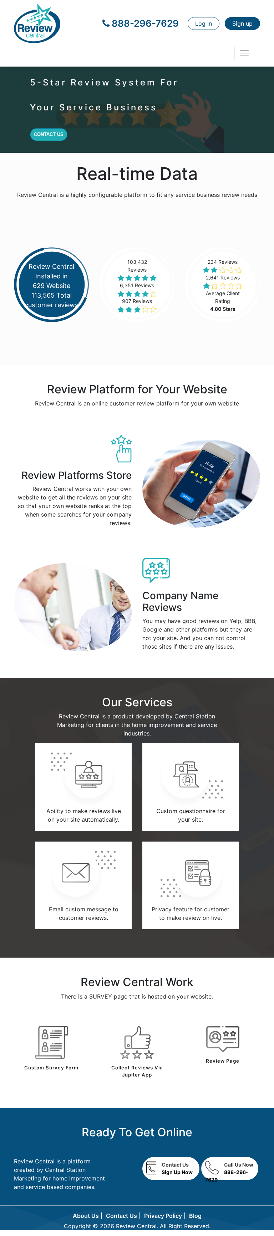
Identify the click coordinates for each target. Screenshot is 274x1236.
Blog (195, 1215)
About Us (86, 1215)
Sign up (242, 23)
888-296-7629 (144, 23)
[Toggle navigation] (244, 53)
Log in (203, 23)
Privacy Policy (163, 1215)
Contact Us (49, 134)
